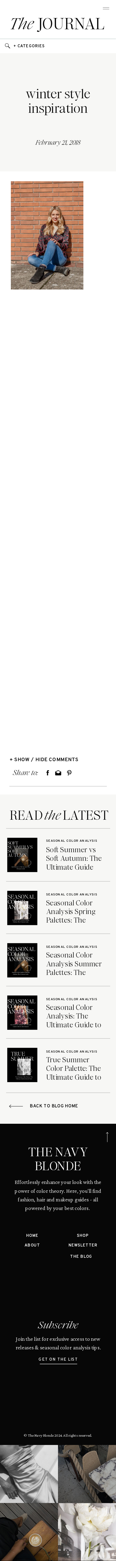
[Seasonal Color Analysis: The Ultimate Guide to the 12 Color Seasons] (22, 1012)
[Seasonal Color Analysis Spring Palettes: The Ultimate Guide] (22, 908)
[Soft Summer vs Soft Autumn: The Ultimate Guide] (22, 855)
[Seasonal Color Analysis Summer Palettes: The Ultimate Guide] (22, 960)
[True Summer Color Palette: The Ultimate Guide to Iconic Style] (22, 1065)
